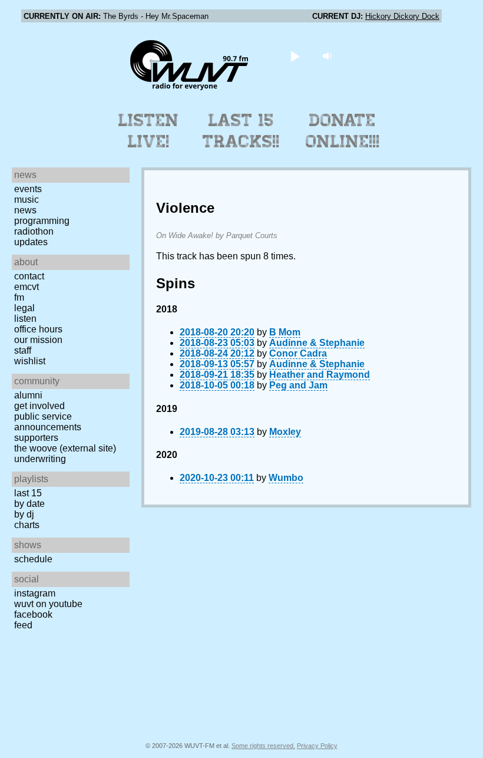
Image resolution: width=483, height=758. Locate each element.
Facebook (33, 614)
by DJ (24, 514)
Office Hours (38, 329)
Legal (24, 308)
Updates (31, 242)
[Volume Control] (329, 55)
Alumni (28, 395)
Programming (42, 221)
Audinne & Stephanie (317, 343)
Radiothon (34, 231)
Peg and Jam (298, 385)
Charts (26, 525)
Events (28, 189)
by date (29, 504)
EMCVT (26, 287)
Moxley (285, 432)
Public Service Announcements (47, 421)
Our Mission (38, 340)
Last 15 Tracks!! (241, 131)
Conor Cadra (298, 353)
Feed (23, 625)
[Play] (295, 55)
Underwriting (40, 459)
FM (19, 297)
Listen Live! (148, 131)
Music (26, 200)
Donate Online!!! (343, 131)
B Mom (284, 332)
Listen (25, 319)
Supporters (36, 438)
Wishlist (29, 361)
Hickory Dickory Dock (402, 16)
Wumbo (286, 478)
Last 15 (28, 493)
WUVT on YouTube (48, 604)
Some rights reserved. (263, 745)
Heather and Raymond (319, 375)
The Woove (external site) (65, 448)
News (25, 210)
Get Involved (39, 406)
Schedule (33, 559)
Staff (22, 350)
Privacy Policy (317, 745)
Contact (29, 276)
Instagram (34, 593)
